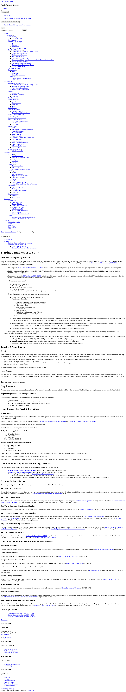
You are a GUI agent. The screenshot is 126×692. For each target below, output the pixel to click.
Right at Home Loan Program (20, 89)
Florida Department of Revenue (104, 549)
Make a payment (9, 682)
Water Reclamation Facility (20, 142)
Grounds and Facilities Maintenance (22, 129)
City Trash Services (17, 174)
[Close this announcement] (1, 10)
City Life (10, 154)
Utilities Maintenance (18, 144)
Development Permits (18, 207)
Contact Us (11, 76)
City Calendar (16, 124)
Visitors (6, 220)
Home (2, 232)
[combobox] (10, 22)
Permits (14, 179)
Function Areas (16, 103)
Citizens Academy (17, 38)
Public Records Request (11, 684)
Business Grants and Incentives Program (23, 217)
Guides (10, 215)
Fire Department (13, 98)
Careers (14, 101)
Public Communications (15, 119)
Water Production (17, 141)
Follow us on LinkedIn (11, 652)
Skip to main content (7, 1)
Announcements (13, 194)
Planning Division (17, 202)
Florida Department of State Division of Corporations (46, 493)
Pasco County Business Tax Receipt (45, 537)
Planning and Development (16, 114)
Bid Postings (15, 46)
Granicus (31, 690)
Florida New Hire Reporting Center (44, 605)
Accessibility (4, 689)
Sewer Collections (17, 134)
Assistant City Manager (15, 41)
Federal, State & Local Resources (21, 78)
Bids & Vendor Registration (20, 210)
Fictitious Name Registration (84, 501)
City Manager (12, 40)
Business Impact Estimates (19, 48)
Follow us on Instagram (11, 651)
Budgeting (15, 73)
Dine (9, 228)
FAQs (13, 180)
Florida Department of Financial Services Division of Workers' (19, 597)
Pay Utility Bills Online (18, 177)
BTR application (32, 276)
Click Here (4, 8)
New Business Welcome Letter (104, 263)
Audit (13, 71)
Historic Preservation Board (20, 61)
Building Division (17, 204)
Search (3, 30)
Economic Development (15, 83)
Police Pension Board (18, 56)
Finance (10, 91)
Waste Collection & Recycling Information (24, 184)
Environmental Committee (19, 55)
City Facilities (16, 147)
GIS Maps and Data (17, 151)
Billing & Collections (18, 94)
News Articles (16, 197)
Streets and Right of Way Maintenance (23, 137)
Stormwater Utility (17, 136)
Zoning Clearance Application (30, 268)
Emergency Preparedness (19, 190)
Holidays (14, 195)
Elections (14, 45)
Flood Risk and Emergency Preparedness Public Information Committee (33, 60)
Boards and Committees (15, 50)
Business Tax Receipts (19, 472)
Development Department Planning (11, 518)
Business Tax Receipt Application (83, 421)
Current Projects (16, 212)
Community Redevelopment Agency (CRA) (25, 51)
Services (10, 171)
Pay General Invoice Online (20, 175)
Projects (14, 159)
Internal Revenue (94, 570)
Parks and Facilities (17, 111)
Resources (15, 106)
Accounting (15, 93)
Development (12, 200)
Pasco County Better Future (20, 88)
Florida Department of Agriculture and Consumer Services (68, 529)
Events (14, 162)
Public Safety (12, 185)
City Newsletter (16, 123)
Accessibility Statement (18, 75)
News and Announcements (19, 121)
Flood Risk (15, 116)
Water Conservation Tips (19, 182)
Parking (10, 225)
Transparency (12, 70)
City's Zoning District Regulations (94, 516)
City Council (12, 37)
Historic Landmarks (17, 156)
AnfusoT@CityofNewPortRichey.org (43, 474)
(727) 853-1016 (6, 638)
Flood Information (9, 680)
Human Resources (13, 99)
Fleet (13, 128)
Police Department (17, 187)
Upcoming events (9, 685)
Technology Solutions (14, 149)
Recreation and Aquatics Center (21, 113)
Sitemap (11, 689)
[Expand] (13, 35)
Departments (8, 81)
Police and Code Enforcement (17, 118)
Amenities (11, 164)
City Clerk (11, 43)
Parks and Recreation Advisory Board (23, 65)
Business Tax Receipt (36, 536)
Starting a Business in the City (20, 214)
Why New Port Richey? (19, 246)
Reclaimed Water (17, 132)
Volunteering (15, 161)
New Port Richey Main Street (20, 86)
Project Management (18, 131)
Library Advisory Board (19, 66)
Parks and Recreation (14, 109)
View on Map (5, 634)
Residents (7, 152)
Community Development (19, 205)
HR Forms (15, 104)
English (17, 18)
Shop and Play (12, 227)
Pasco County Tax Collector (74, 563)
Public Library (12, 108)
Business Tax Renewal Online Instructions (24, 248)
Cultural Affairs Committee (20, 53)
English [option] (17, 25)
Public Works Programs (19, 146)
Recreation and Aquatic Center (21, 169)
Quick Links (15, 80)
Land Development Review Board (22, 63)
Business (7, 199)
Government (8, 35)
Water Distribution (17, 139)
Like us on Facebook (10, 649)
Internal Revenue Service (87, 509)
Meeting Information (14, 68)
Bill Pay (14, 172)
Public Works (12, 126)
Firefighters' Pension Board (20, 58)
